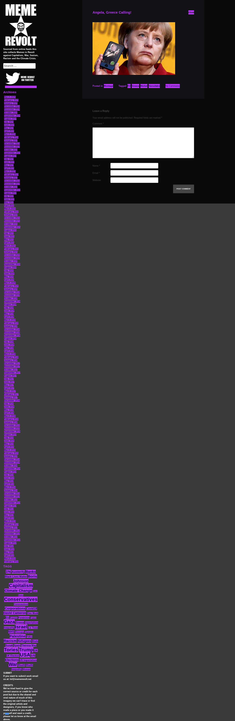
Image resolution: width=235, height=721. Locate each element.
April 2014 (9, 484)
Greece (19, 622)
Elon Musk (32, 613)
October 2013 (10, 499)
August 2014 (10, 472)
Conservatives (21, 599)
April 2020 (9, 280)
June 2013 (9, 512)
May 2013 (9, 515)
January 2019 (11, 326)
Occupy (19, 632)
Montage (108, 86)
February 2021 (11, 249)
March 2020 (10, 283)
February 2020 (11, 286)
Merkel (143, 86)
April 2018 (9, 351)
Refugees (24, 641)
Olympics (29, 632)
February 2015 (11, 453)
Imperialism (31, 622)
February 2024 (11, 137)
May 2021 (9, 239)
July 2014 (9, 475)
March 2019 (10, 320)
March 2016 (10, 416)
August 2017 (10, 376)
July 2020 (9, 270)
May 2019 (9, 314)
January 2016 (11, 422)
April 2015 (9, 447)
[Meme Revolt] (20, 25)
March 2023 (10, 171)
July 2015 (9, 437)
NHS (11, 631)
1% (8, 572)
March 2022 (10, 208)
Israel (21, 626)
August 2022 (10, 193)
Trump (26, 649)
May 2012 (9, 552)
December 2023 (12, 143)
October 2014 (10, 465)
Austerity (18, 572)
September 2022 (12, 190)
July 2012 (9, 546)
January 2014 (11, 490)
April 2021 (9, 242)
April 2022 (9, 205)
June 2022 (9, 199)
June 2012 (9, 549)
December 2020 (12, 255)
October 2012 (10, 537)
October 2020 (10, 261)
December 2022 (12, 180)
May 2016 (9, 410)
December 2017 (12, 363)
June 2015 (9, 441)
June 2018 (9, 345)
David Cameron (14, 613)
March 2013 (10, 521)
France (33, 618)
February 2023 (11, 174)
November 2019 (12, 295)
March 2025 (10, 97)
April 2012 (9, 555)
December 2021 (12, 218)
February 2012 (11, 561)
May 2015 (9, 444)
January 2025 (11, 103)
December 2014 (12, 459)
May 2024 (9, 128)
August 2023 (10, 156)
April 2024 (9, 131)
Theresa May (28, 645)
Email (96, 173)
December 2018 (12, 329)
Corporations (15, 608)
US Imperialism (28, 660)
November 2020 (12, 258)
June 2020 (9, 273)
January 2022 (11, 214)
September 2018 (12, 335)
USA (25, 655)
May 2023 (9, 165)
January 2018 (11, 360)
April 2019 (9, 317)
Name (96, 165)
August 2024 (10, 119)
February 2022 (11, 211)
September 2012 (12, 540)
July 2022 (9, 196)
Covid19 (31, 608)
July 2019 (9, 307)
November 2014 (12, 462)
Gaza (9, 621)
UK (36, 650)
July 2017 (9, 379)
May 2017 (9, 385)
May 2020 (9, 276)
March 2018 (10, 354)
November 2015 (12, 428)
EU (7, 617)
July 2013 (9, 509)
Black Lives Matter (16, 576)
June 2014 (9, 478)
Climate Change (18, 590)
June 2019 (9, 310)
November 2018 (12, 332)
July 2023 (9, 159)
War (13, 664)
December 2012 (12, 530)
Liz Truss (33, 627)
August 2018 (10, 338)
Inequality (9, 627)
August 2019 (10, 304)
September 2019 (12, 301)
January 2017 (11, 397)
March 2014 (10, 487)
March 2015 (10, 450)
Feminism (24, 617)
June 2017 (9, 382)
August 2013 (10, 506)
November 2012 (12, 533)
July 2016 (9, 403)
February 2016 (11, 419)
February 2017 (11, 394)
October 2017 (10, 369)
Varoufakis (154, 86)
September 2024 (12, 115)
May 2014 (9, 481)
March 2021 (10, 245)
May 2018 (9, 348)
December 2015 (12, 425)
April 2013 (9, 518)
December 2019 (12, 292)
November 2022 (12, 184)
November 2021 (12, 221)
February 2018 (11, 357)
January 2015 (11, 456)
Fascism (14, 618)
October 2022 (10, 187)
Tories (11, 649)
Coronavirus (21, 604)
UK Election (13, 655)
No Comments (172, 86)
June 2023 (9, 162)
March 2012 (10, 558)
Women (26, 669)
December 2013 (12, 493)
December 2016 (12, 400)
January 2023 (11, 177)
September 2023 (12, 153)
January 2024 (11, 140)
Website (97, 180)
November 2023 (12, 146)
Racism (10, 641)
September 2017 (12, 372)
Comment (98, 123)
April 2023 (9, 168)
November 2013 (12, 496)
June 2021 (9, 236)
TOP (7, 714)
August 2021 (10, 230)
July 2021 (9, 233)
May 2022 (9, 202)
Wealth (21, 665)
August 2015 (10, 434)
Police (29, 636)
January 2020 (11, 289)
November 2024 (12, 109)
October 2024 (10, 112)
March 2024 (10, 134)
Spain (17, 645)
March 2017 (10, 391)
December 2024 (12, 106)
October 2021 (10, 224)
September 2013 (12, 502)
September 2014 (12, 468)
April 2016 (9, 413)
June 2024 (9, 125)
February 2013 (11, 524)
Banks (31, 572)
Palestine (17, 636)
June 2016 (9, 406)
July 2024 (9, 122)
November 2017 (12, 366)
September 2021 (12, 227)
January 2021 (11, 252)
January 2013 (11, 527)
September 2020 (12, 264)
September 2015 (12, 431)
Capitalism (21, 585)
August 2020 (10, 267)
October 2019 (10, 298)
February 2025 (11, 100)
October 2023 (10, 149)
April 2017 (9, 388)
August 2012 (10, 543)
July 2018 (9, 341)
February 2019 (11, 323)
